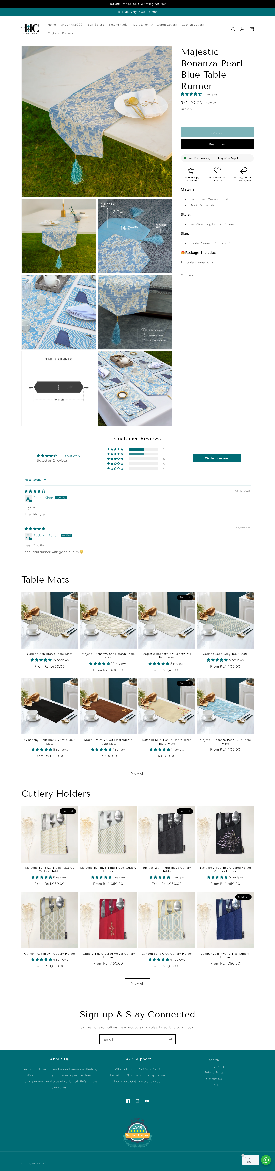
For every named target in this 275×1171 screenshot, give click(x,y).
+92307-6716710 (147, 1069)
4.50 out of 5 (69, 456)
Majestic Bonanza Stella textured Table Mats (166, 655)
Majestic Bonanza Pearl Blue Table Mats (225, 741)
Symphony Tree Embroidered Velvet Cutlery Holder (225, 869)
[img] (35, 491)
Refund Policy (214, 1072)
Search (214, 1060)
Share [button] (190, 275)
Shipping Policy (214, 1066)
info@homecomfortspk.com (143, 1075)
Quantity (186, 109)
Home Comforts (41, 1163)
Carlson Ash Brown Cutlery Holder (49, 953)
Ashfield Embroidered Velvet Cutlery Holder (108, 955)
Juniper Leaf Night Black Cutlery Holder (167, 869)
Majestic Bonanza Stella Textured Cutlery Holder (49, 869)
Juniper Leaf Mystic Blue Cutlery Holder (225, 955)
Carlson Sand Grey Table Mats (225, 654)
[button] (142, 24)
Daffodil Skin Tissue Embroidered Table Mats (166, 741)
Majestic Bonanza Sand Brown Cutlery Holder (108, 869)
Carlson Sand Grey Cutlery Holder (167, 953)
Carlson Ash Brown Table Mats (49, 654)
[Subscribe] (170, 1039)
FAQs (215, 1085)
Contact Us (214, 1079)
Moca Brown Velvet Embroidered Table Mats (108, 741)
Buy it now (217, 144)
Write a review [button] (216, 458)
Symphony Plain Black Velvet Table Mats (49, 741)
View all (137, 773)
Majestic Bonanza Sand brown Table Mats (108, 655)
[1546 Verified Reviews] (137, 1148)
